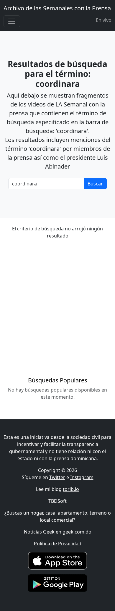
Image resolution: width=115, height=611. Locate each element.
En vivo (103, 20)
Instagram (81, 477)
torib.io (71, 489)
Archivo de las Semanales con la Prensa (57, 8)
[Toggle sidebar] (12, 21)
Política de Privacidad (57, 543)
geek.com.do (77, 531)
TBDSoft (57, 501)
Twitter (57, 477)
